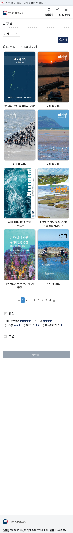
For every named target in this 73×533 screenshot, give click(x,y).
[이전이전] (19, 300)
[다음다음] (54, 300)
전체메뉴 (66, 14)
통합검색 (49, 14)
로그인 (58, 14)
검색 (64, 39)
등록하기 (36, 355)
